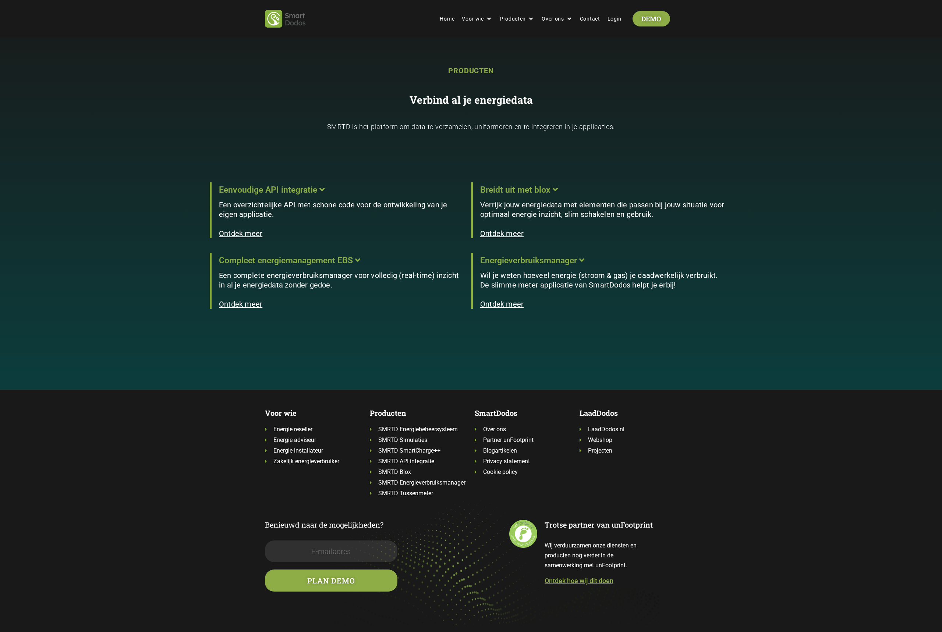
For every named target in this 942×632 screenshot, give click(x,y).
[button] (477, 19)
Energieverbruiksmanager (529, 260)
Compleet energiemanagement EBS (287, 260)
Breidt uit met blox (516, 190)
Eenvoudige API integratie (269, 190)
